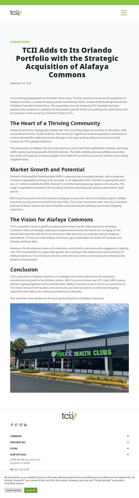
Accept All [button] (30, 490)
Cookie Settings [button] (13, 490)
